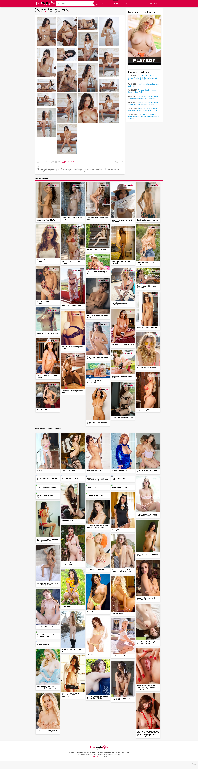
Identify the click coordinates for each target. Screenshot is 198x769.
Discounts (115, 3)
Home (103, 3)
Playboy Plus (44, 12)
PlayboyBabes (154, 3)
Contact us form (96, 756)
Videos (140, 3)
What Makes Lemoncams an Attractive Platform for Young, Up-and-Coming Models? (143, 116)
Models (129, 3)
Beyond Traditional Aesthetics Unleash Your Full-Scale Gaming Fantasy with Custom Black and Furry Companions (142, 78)
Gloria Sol (67, 12)
